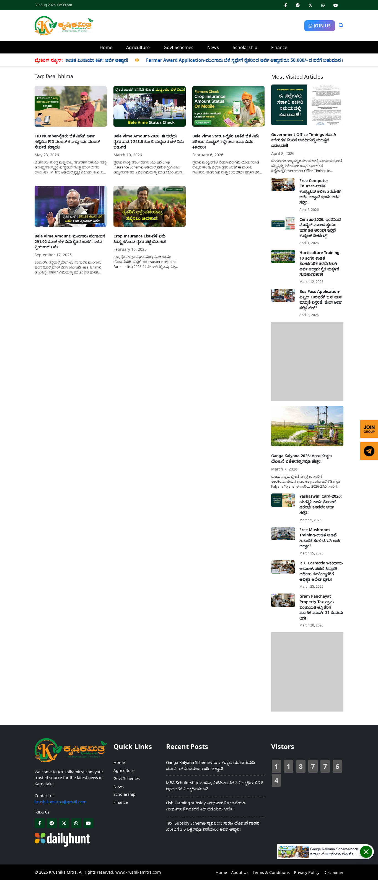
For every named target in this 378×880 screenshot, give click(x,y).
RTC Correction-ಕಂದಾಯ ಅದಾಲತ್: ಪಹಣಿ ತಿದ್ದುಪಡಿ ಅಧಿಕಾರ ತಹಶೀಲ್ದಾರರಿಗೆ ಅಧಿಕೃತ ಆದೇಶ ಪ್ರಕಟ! (321, 571)
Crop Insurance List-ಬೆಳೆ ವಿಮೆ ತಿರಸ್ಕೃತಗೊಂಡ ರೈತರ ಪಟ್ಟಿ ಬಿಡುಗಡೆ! (139, 238)
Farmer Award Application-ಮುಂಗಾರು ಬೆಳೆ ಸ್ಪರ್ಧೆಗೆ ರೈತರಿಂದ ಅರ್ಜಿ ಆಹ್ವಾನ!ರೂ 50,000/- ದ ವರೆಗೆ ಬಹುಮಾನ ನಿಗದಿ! (236, 60)
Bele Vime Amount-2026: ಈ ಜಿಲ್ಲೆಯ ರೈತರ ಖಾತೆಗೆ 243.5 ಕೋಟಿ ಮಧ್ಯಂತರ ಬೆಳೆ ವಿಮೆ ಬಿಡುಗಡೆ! (148, 141)
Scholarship (245, 47)
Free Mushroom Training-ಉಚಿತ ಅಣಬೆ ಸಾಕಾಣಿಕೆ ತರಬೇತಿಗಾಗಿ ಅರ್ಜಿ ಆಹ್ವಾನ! (320, 538)
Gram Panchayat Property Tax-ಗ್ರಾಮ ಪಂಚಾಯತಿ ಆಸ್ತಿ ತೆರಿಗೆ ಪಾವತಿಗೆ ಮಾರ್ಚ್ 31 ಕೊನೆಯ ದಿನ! (321, 607)
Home (106, 47)
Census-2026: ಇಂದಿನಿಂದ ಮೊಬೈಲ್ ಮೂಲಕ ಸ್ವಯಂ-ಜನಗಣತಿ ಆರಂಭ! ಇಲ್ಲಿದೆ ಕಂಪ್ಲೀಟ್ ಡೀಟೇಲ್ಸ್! (320, 227)
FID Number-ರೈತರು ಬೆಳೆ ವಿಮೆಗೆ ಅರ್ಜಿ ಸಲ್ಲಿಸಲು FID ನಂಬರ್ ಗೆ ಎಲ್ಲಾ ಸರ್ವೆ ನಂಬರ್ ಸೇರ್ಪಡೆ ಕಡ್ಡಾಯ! (67, 141)
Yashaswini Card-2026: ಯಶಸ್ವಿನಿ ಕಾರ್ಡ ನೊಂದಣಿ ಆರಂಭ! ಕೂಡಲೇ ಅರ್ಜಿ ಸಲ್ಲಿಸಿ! (320, 504)
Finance (279, 47)
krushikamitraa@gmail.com (60, 801)
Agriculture (138, 47)
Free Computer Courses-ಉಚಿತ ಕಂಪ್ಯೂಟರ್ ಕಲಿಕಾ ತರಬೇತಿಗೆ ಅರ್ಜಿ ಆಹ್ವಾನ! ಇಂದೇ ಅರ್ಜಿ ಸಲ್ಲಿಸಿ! (320, 191)
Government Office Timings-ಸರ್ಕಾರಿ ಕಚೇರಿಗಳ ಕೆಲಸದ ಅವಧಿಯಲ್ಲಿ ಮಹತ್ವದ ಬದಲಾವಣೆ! (303, 140)
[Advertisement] (198, 24)
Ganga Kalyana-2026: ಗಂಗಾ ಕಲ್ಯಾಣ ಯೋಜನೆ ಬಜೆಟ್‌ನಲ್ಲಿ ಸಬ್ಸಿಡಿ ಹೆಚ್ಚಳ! (301, 458)
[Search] (340, 25)
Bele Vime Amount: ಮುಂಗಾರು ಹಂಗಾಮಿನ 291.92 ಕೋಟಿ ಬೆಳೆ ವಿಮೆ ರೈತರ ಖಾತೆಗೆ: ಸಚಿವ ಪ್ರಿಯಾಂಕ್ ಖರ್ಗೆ (70, 241)
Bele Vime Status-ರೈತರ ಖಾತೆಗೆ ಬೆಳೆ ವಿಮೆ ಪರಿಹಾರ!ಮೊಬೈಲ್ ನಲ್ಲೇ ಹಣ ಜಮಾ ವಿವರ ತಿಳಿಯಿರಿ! (225, 141)
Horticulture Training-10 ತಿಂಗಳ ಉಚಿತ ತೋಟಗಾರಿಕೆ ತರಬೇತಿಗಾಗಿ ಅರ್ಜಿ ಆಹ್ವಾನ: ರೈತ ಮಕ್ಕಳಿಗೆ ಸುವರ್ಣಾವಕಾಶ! (320, 263)
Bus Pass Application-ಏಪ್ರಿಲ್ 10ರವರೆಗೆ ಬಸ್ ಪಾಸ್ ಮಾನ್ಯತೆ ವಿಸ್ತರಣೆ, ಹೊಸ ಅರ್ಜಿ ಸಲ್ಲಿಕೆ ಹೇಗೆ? (320, 299)
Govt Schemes (178, 47)
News (213, 47)
